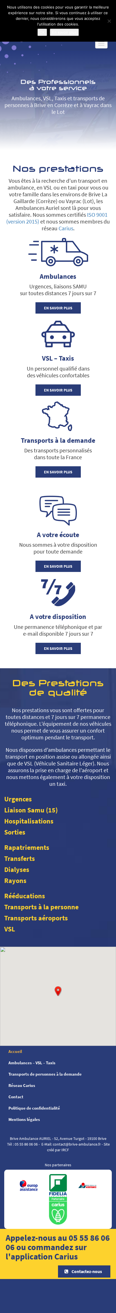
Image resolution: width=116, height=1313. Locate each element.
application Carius (44, 1256)
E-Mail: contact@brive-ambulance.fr (71, 1144)
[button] (58, 991)
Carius (66, 228)
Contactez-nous (86, 1271)
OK (42, 32)
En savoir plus (58, 307)
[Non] (109, 21)
